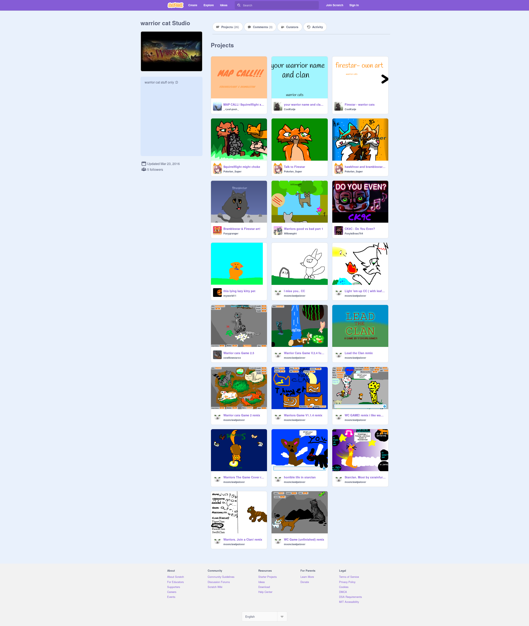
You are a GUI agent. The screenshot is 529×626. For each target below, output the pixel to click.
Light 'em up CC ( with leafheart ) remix (365, 291)
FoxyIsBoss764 (354, 233)
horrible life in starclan (300, 477)
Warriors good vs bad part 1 (303, 229)
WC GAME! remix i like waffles (365, 415)
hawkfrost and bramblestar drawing (365, 167)
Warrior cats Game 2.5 (238, 353)
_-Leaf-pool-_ (231, 109)
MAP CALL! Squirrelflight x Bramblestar (243, 104)
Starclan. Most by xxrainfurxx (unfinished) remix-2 (365, 477)
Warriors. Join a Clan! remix (242, 539)
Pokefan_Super (232, 171)
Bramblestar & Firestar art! (241, 229)
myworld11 (229, 295)
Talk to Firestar (294, 167)
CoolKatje (289, 109)
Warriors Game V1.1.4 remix (303, 415)
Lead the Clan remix (359, 353)
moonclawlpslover (294, 295)
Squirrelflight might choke (241, 167)
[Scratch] (175, 5)
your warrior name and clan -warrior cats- (304, 104)
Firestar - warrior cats (360, 104)
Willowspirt (290, 233)
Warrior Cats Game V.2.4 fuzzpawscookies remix (304, 353)
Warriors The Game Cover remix (243, 477)
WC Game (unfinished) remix (304, 539)
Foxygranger (230, 233)
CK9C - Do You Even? (360, 229)
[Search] (239, 5)
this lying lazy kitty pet (239, 291)
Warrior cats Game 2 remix (241, 415)
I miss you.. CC (294, 291)
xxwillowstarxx (232, 358)
